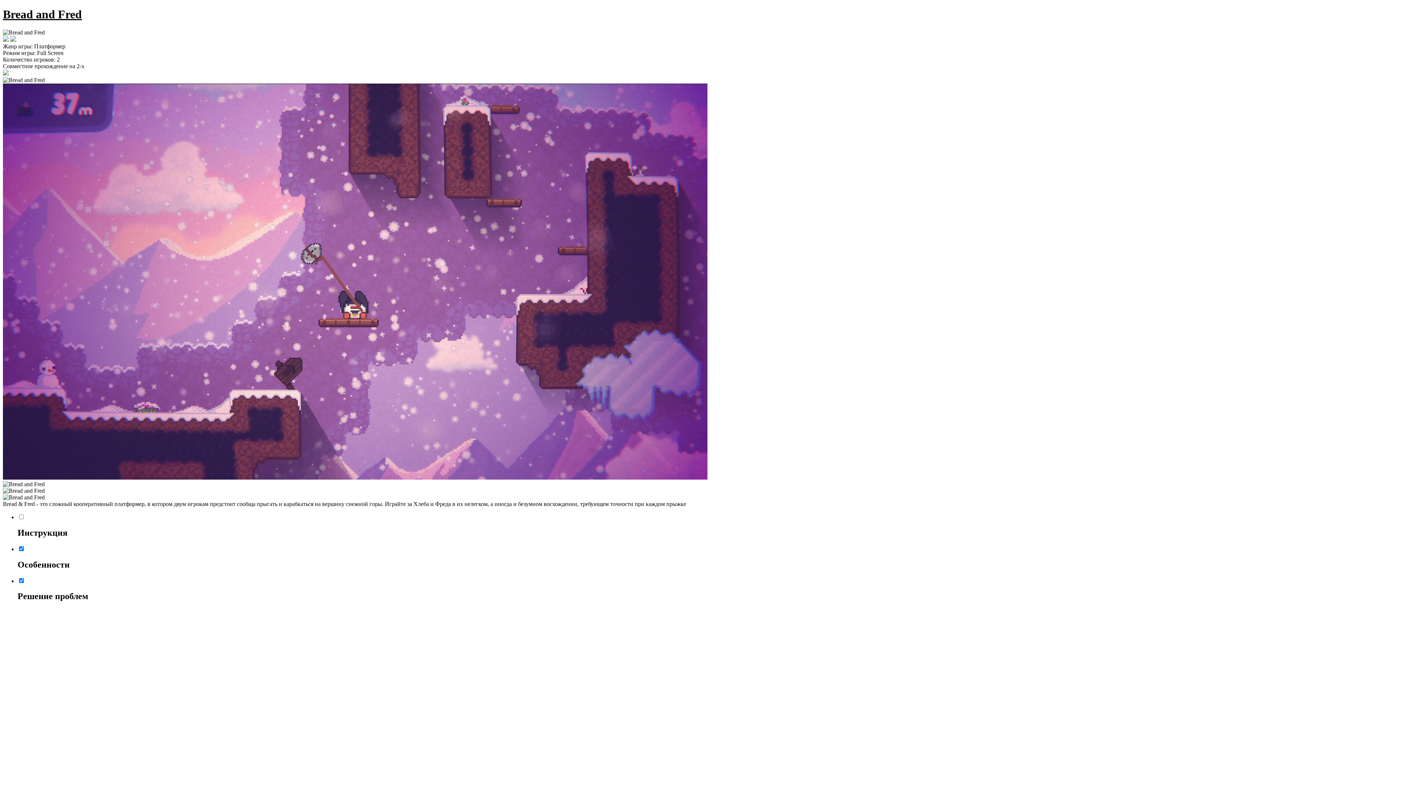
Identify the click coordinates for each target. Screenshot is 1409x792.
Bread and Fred (42, 14)
